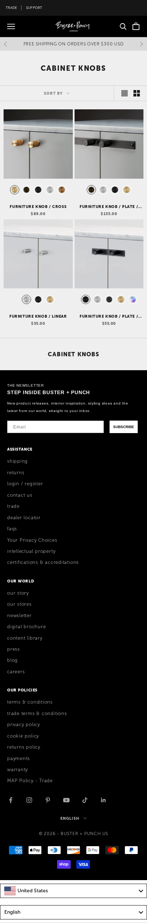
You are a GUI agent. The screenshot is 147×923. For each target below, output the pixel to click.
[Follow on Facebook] (10, 800)
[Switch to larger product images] (124, 93)
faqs (12, 528)
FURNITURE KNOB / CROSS (38, 206)
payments (18, 758)
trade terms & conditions (37, 713)
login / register (25, 483)
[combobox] (73, 891)
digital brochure (26, 626)
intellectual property (31, 551)
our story (18, 593)
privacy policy (23, 724)
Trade (11, 8)
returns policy (23, 747)
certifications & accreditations (43, 562)
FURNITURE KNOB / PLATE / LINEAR (109, 316)
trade (13, 506)
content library (24, 638)
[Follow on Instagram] (29, 800)
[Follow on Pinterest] (47, 800)
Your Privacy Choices (32, 540)
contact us (19, 495)
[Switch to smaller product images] (136, 93)
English (69, 818)
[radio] (14, 189)
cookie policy (23, 736)
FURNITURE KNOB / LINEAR (38, 316)
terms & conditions (30, 702)
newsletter (19, 615)
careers (16, 671)
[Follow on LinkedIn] (103, 800)
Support (34, 8)
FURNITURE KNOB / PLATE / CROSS (109, 206)
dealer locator (24, 517)
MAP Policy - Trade (30, 780)
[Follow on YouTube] (66, 800)
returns (15, 472)
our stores (19, 604)
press (13, 649)
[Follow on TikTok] (84, 800)
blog (12, 660)
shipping (17, 461)
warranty (17, 769)
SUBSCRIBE (123, 427)
